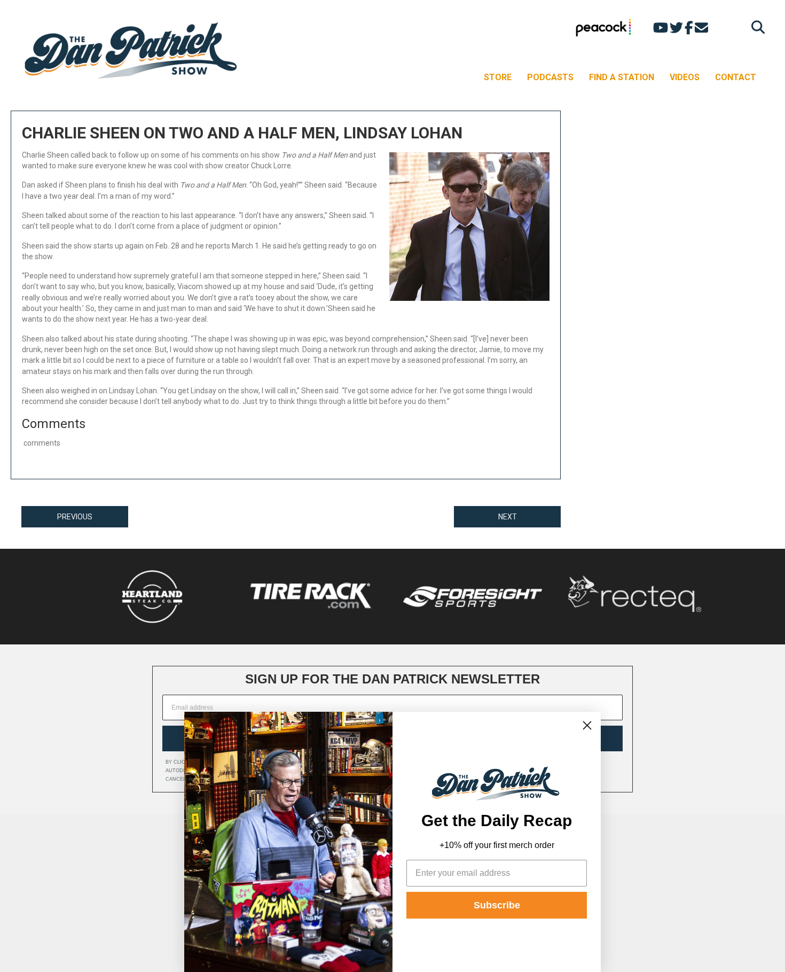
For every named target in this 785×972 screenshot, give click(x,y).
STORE (498, 77)
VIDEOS (685, 77)
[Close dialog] (587, 725)
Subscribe (497, 905)
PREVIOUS (74, 516)
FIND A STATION (621, 77)
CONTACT (735, 77)
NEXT (507, 516)
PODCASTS (550, 77)
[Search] (755, 27)
